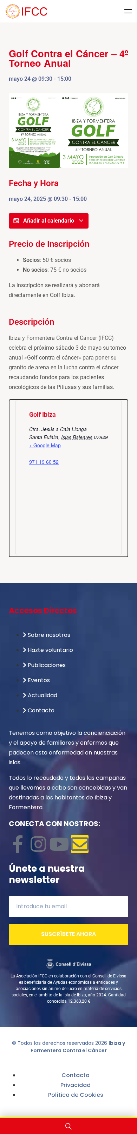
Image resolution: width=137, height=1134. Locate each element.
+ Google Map (45, 445)
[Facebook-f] (17, 844)
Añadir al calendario (49, 220)
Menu (128, 11)
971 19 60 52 (44, 461)
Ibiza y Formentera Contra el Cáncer (78, 1047)
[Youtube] (59, 844)
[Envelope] (80, 844)
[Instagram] (38, 844)
